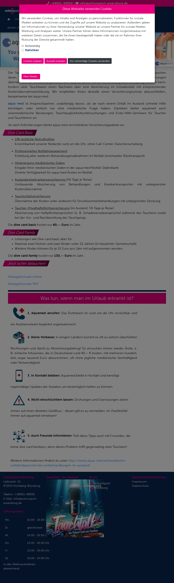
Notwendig (32, 46)
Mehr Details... (30, 76)
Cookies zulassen (32, 61)
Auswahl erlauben (55, 61)
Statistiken (32, 50)
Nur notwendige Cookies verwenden (90, 61)
